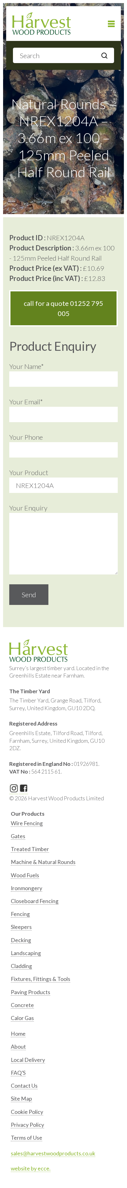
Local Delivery (28, 1060)
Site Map (21, 1098)
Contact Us (24, 1085)
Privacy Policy (27, 1125)
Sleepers (21, 927)
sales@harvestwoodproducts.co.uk (53, 1153)
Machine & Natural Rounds (43, 862)
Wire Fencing (27, 823)
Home (18, 1033)
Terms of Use (26, 1137)
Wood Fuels (25, 875)
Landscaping (26, 953)
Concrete (22, 1005)
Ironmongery (26, 888)
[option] (64, 825)
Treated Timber (30, 849)
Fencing (20, 914)
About (18, 1046)
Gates (18, 836)
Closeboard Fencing (35, 901)
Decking (21, 940)
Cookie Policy (27, 1112)
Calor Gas (22, 1018)
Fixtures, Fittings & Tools (40, 979)
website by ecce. (31, 1168)
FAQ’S (18, 1073)
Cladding (21, 966)
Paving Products (30, 992)
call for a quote (63, 308)
